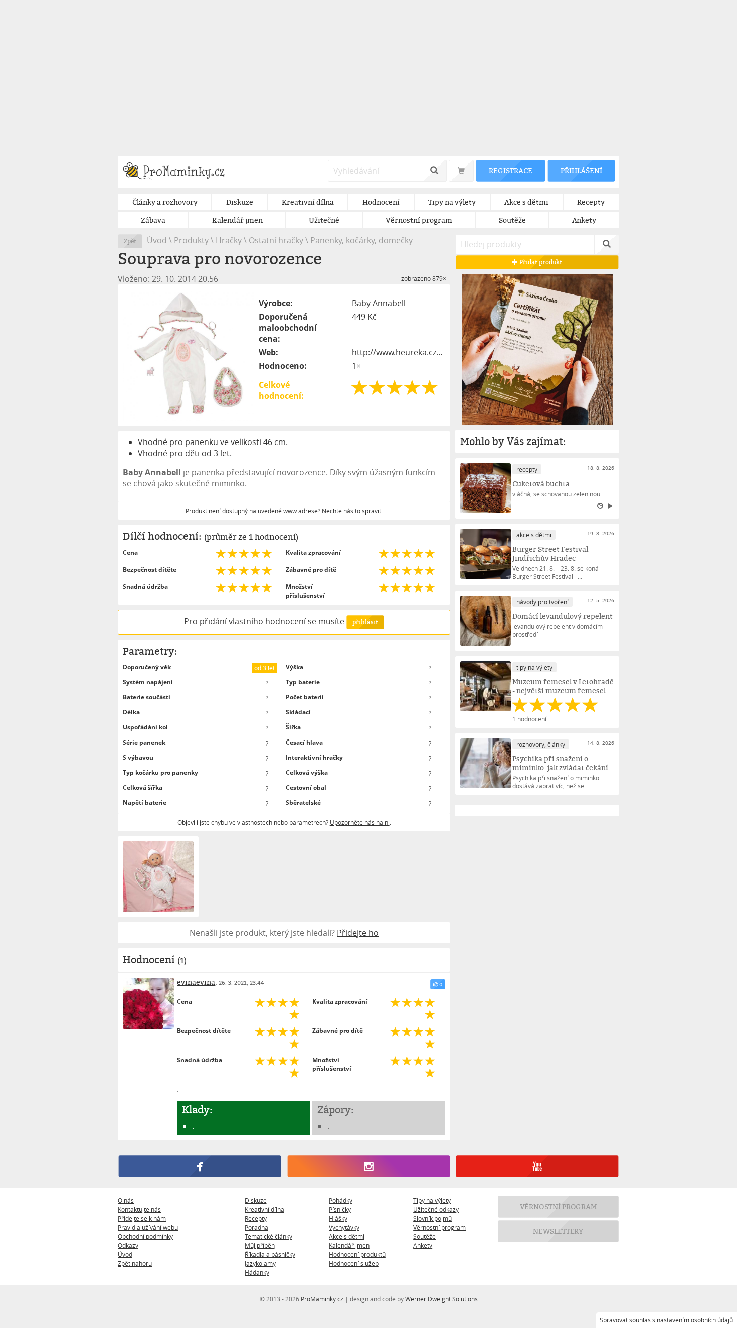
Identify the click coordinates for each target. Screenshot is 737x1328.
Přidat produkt (540, 262)
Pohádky (340, 1200)
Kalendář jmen (349, 1245)
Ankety (422, 1245)
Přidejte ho (358, 932)
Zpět (130, 241)
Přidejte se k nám (142, 1218)
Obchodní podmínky (145, 1236)
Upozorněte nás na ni (360, 822)
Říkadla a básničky (270, 1254)
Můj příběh (260, 1245)
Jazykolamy (260, 1263)
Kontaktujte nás (139, 1209)
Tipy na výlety (432, 1200)
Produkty (191, 240)
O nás (126, 1200)
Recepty (256, 1218)
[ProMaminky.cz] (178, 172)
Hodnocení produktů (357, 1254)
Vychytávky (344, 1227)
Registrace (510, 170)
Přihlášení (581, 170)
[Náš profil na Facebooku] (200, 1166)
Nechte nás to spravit (351, 511)
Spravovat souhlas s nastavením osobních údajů (666, 1320)
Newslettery (558, 1231)
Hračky (229, 240)
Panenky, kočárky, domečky (361, 240)
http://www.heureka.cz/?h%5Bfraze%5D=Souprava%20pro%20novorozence (398, 352)
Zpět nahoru (135, 1263)
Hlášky (338, 1218)
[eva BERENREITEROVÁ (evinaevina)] (148, 1003)
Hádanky (257, 1272)
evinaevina (196, 982)
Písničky (340, 1209)
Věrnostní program (439, 1227)
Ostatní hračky (276, 240)
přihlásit (365, 622)
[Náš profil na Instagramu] (368, 1166)
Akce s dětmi (346, 1236)
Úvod (157, 240)
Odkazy (128, 1245)
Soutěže (424, 1236)
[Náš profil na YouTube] (537, 1166)
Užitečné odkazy (436, 1209)
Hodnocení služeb (354, 1263)
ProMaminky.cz (322, 1299)
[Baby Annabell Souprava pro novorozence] (189, 355)
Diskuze (256, 1200)
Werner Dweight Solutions (441, 1299)
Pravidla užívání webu (148, 1227)
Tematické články (268, 1236)
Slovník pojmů (432, 1218)
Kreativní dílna (264, 1209)
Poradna (256, 1227)
